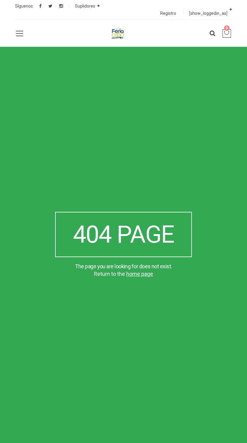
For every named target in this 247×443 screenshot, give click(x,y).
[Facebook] (40, 6)
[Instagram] (61, 6)
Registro (168, 13)
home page (139, 274)
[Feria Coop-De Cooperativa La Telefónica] (117, 33)
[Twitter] (50, 6)
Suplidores (85, 6)
